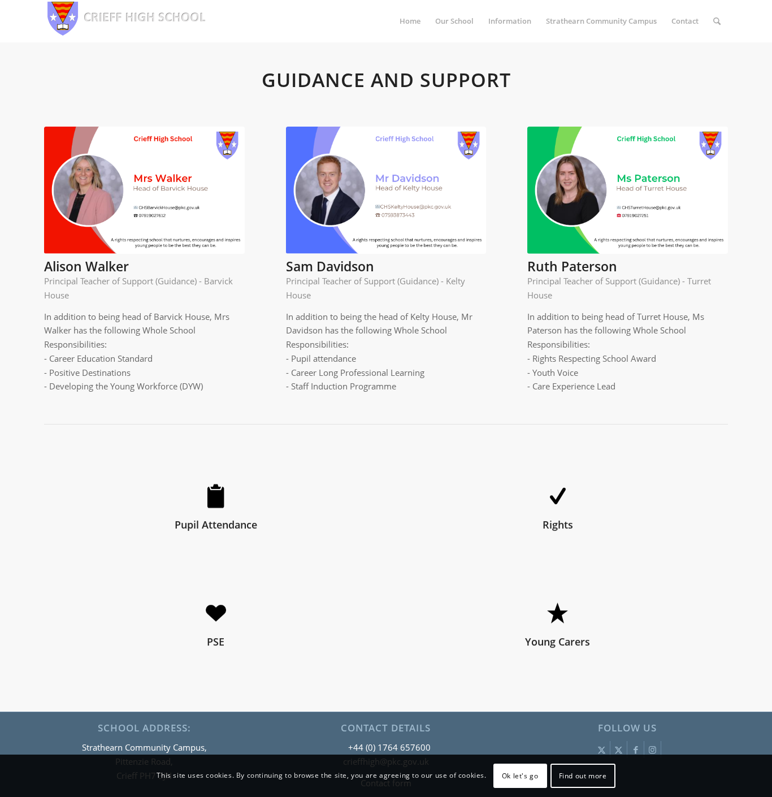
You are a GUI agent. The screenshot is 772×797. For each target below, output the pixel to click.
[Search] (717, 21)
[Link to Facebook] (635, 749)
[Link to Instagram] (652, 749)
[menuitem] (410, 21)
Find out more (583, 775)
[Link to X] (601, 749)
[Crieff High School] (129, 21)
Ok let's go (520, 775)
